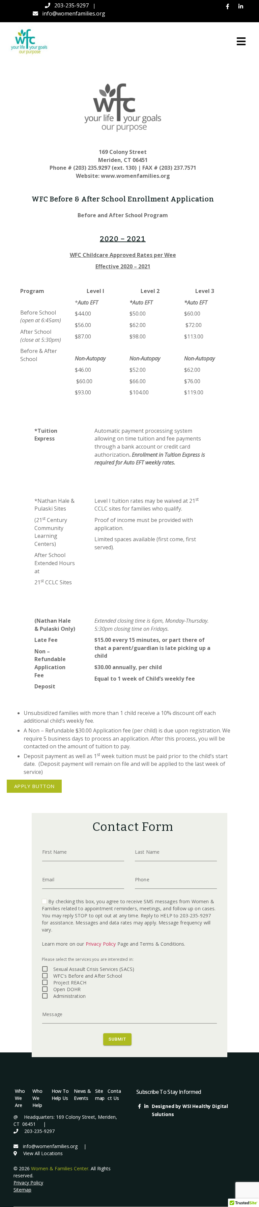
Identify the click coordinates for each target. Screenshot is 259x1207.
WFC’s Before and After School (87, 976)
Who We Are (20, 1098)
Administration (69, 996)
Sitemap (100, 1094)
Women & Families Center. (60, 1168)
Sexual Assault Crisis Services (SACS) (93, 969)
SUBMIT (117, 1038)
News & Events (82, 1094)
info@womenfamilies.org (73, 13)
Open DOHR (67, 989)
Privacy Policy (101, 944)
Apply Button (34, 786)
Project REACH (69, 982)
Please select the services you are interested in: (88, 959)
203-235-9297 (71, 5)
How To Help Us (60, 1094)
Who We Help (37, 1098)
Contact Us (114, 1094)
